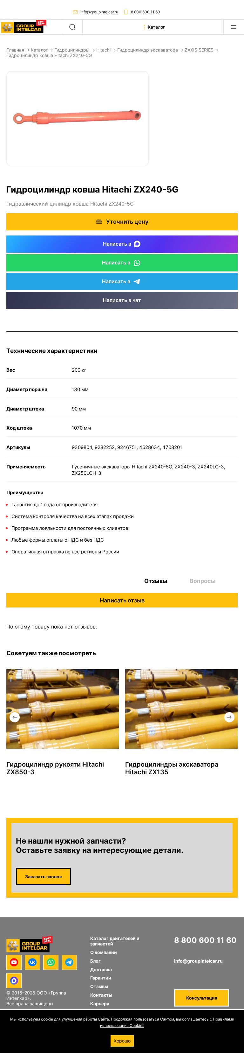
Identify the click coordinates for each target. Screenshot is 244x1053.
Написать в (117, 244)
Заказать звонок (43, 876)
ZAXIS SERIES (199, 50)
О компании (103, 952)
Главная (15, 50)
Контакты (101, 995)
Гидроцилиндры (72, 50)
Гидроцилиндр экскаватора (147, 50)
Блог (95, 961)
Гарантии (100, 977)
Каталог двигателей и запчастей (114, 941)
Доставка (101, 969)
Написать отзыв (122, 600)
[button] (15, 717)
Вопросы (203, 581)
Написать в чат (122, 300)
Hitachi (103, 50)
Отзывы (155, 581)
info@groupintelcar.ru (99, 12)
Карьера (99, 1003)
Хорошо (122, 1040)
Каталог (39, 50)
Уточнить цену (127, 221)
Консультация (201, 997)
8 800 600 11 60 (145, 12)
